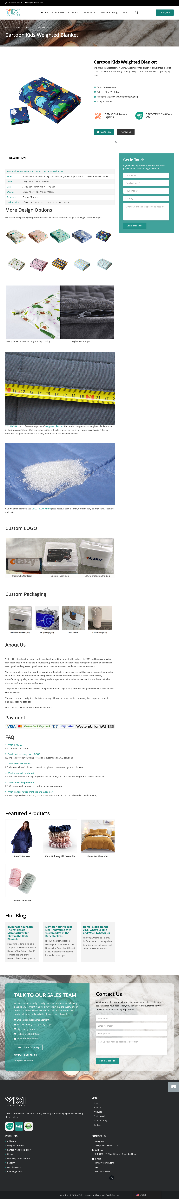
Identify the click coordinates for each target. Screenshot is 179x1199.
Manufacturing (101, 1120)
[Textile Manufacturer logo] (13, 12)
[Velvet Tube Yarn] (22, 884)
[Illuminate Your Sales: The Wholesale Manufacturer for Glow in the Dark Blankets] (22, 942)
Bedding (11, 1162)
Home (96, 1103)
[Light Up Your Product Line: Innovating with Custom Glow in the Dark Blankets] (60, 942)
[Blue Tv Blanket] (22, 839)
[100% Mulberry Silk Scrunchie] (60, 839)
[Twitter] (115, 142)
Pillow (10, 1154)
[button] (136, 12)
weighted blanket (54, 426)
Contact (97, 1125)
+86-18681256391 (103, 1171)
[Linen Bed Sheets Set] (98, 839)
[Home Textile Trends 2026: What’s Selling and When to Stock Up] (98, 942)
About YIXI (98, 1107)
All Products (12, 1141)
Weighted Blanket (15, 1145)
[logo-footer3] (15, 1101)
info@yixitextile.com (24, 1060)
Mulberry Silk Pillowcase (18, 1158)
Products (98, 1111)
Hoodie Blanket (14, 1167)
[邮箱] (173, 1087)
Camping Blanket (15, 1171)
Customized (99, 1116)
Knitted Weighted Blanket (19, 1149)
